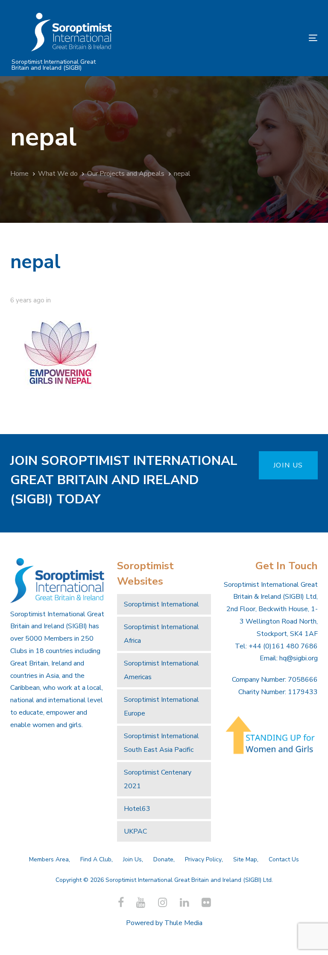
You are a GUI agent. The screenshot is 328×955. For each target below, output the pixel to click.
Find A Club (95, 859)
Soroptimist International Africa (161, 633)
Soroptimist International (161, 604)
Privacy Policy (203, 859)
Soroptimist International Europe (161, 706)
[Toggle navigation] (266, 38)
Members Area (49, 859)
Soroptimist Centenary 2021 (157, 779)
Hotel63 (137, 808)
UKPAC (135, 831)
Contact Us (284, 859)
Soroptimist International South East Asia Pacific (161, 742)
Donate (163, 859)
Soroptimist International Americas (161, 670)
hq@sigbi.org (298, 658)
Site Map (245, 859)
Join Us (132, 859)
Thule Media (183, 923)
